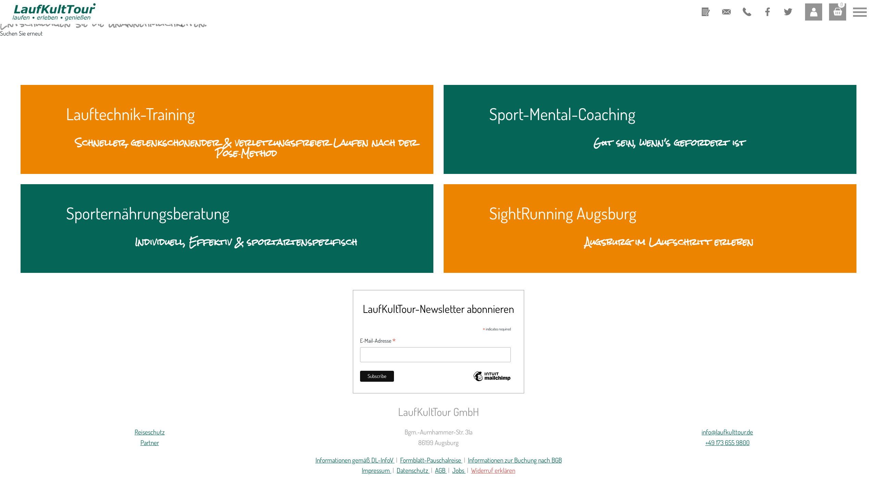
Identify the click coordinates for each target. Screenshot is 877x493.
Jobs (459, 470)
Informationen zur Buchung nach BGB (515, 460)
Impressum (376, 470)
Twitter (785, 5)
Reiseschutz (150, 432)
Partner (149, 442)
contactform (705, 6)
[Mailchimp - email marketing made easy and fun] (492, 380)
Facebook (767, 5)
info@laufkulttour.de (726, 6)
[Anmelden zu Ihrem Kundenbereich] (813, 12)
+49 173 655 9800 (727, 442)
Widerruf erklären (493, 470)
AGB (441, 470)
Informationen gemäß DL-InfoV (355, 460)
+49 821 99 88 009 (745, 12)
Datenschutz (413, 470)
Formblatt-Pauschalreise (431, 460)
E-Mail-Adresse (378, 341)
